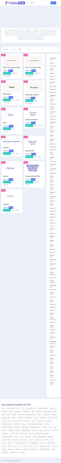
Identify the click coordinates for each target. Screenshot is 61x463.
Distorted (52, 139)
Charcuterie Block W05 (43, 408)
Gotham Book (23, 433)
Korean (52, 223)
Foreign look (51, 31)
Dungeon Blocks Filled (32, 176)
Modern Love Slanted (7, 424)
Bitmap (19, 31)
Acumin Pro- (53, 408)
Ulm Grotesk (42, 443)
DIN (19, 446)
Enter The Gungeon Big (33, 67)
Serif (39, 156)
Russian (52, 290)
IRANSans (4, 430)
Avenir (50, 427)
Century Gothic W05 (52, 417)
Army (51, 76)
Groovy (52, 188)
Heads (51, 201)
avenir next (25, 449)
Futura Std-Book (14, 433)
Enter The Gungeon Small (11, 67)
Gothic (8, 34)
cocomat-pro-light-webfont (21, 443)
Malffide (11, 411)
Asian (51, 79)
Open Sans (30, 433)
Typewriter (52, 337)
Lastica (9, 446)
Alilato (23, 408)
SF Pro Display (46, 414)
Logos (51, 233)
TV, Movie (52, 332)
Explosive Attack (15, 439)
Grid (51, 185)
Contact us (14, 460)
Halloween (52, 192)
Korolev (3, 421)
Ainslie (33, 421)
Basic (12, 31)
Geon (5, 123)
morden (4, 446)
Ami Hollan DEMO (6, 439)
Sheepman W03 (51, 443)
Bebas (14, 414)
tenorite (46, 439)
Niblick (18, 430)
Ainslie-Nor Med (25, 427)
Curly (51, 119)
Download (7, 73)
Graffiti (52, 180)
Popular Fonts (44, 34)
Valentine (52, 346)
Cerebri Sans (18, 449)
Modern (52, 245)
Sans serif (6, 131)
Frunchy (35, 446)
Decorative (36, 182)
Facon (55, 411)
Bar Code (52, 82)
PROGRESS (54, 414)
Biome (3, 414)
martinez (4, 443)
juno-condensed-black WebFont (35, 424)
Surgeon (6, 147)
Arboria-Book (17, 424)
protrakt (13, 417)
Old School (52, 259)
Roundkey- (4, 411)
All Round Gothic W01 (7, 436)
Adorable (44, 427)
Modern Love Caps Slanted (39, 436)
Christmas (52, 112)
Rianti (51, 439)
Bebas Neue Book (26, 430)
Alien (51, 63)
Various (40, 125)
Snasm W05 (48, 421)
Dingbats (27, 31)
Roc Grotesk (28, 436)
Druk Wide (17, 427)
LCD (51, 226)
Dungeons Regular (31, 119)
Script (53, 34)
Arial (55, 427)
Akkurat (53, 449)
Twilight (4, 449)
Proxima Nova (26, 421)
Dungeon (6, 204)
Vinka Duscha (18, 411)
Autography (22, 452)
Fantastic (52, 157)
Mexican (52, 240)
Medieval (52, 236)
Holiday (16, 34)
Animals (52, 69)
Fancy (43, 31)
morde (15, 446)
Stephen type (27, 411)
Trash (51, 330)
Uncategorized (38, 38)
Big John (32, 439)
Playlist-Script (28, 417)
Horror (51, 208)
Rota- (18, 408)
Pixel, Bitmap (14, 73)
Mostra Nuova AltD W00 (7, 427)
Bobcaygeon (7, 94)
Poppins (40, 430)
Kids (51, 220)
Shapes (52, 307)
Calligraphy (53, 95)
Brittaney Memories (31, 408)
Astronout (10, 443)
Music (51, 249)
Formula (35, 417)
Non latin (33, 34)
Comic (51, 116)
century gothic (43, 417)
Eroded (51, 147)
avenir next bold (33, 449)
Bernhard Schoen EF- (35, 427)
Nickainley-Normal (47, 411)
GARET (33, 411)
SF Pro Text (16, 436)
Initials (51, 214)
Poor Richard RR (55, 430)
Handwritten (53, 196)
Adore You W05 (39, 439)
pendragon (50, 436)
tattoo (21, 38)
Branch (9, 414)
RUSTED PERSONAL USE (44, 449)
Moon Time (47, 424)
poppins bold (5, 433)
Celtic (13, 210)
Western (52, 383)
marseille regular (34, 443)
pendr (9, 421)
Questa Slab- (5, 452)
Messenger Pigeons (32, 95)
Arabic (51, 73)
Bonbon (24, 424)
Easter (51, 144)
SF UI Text (24, 446)
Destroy (52, 126)
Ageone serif (29, 151)
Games (52, 173)
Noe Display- (12, 430)
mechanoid (20, 417)
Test (11, 70)
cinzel (22, 436)
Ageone (5, 176)
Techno (28, 38)
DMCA (19, 460)
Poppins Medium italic (31, 414)
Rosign (30, 446)
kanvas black (24, 439)
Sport (51, 310)
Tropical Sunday (6, 417)
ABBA (3, 408)
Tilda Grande (21, 414)
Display (35, 31)
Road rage (46, 430)
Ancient (52, 66)
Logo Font (24, 34)
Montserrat (34, 430)
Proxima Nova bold (16, 421)
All (6, 31)
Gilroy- (39, 414)
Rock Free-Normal (11, 408)
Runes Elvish (53, 285)
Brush (51, 92)
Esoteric (52, 150)
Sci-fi (13, 100)
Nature (51, 252)
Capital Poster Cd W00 (45, 446)
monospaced (55, 446)
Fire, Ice (52, 161)
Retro (51, 277)
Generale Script (13, 452)
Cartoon (52, 99)
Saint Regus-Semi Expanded (42, 433)
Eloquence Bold (40, 421)
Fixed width (53, 164)
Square (52, 313)
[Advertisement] (30, 16)
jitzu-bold (39, 411)
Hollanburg (10, 449)
